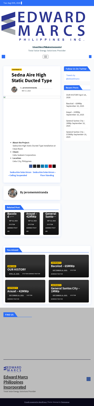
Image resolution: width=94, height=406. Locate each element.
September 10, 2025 (60, 270)
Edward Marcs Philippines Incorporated (47, 47)
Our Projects (16, 69)
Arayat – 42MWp (31, 215)
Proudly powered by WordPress (35, 402)
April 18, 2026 (14, 274)
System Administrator (12, 227)
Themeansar (65, 402)
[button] (86, 56)
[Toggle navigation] (45, 56)
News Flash (11, 266)
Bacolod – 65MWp (12, 216)
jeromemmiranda (30, 88)
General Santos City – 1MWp (65, 289)
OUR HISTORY (72, 94)
